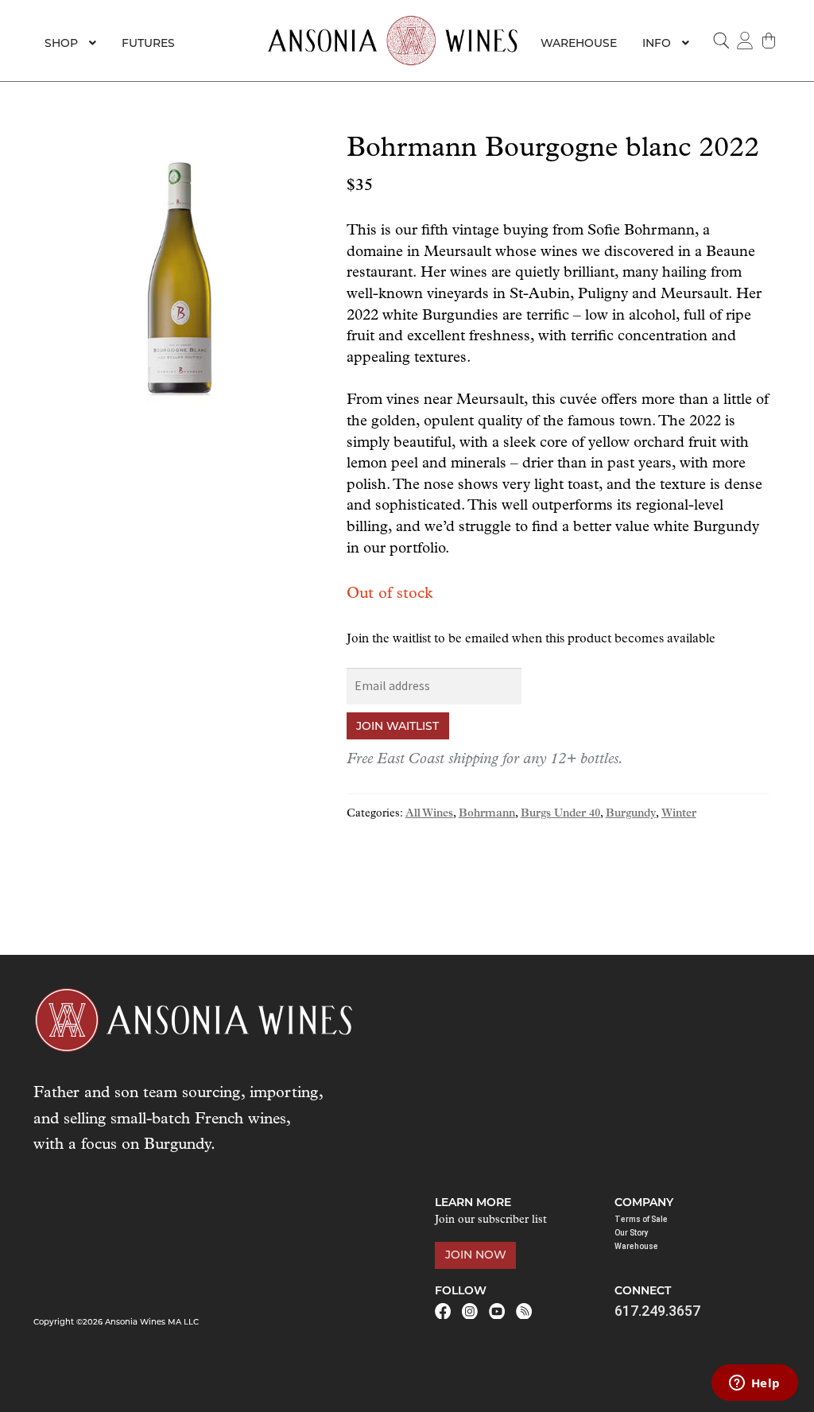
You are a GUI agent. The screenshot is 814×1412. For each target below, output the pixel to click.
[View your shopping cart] (769, 40)
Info (656, 43)
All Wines (429, 814)
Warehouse (579, 43)
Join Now (475, 1254)
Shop (61, 43)
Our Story (631, 1232)
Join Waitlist (397, 726)
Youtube (497, 1311)
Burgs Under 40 (560, 814)
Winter (678, 814)
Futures (148, 43)
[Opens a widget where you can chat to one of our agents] (754, 1384)
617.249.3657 (657, 1310)
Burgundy (631, 814)
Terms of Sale (641, 1219)
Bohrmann (487, 814)
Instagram (470, 1311)
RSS (524, 1311)
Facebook (443, 1311)
